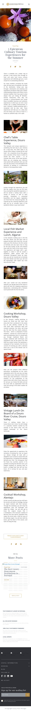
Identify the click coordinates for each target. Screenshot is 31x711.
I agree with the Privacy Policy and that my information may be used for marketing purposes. (16, 701)
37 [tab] (11, 575)
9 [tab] (20, 564)
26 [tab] (6, 571)
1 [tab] (6, 562)
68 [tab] (15, 585)
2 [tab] (11, 562)
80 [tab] (25, 589)
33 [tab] (15, 573)
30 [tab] (25, 571)
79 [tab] (20, 589)
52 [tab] (11, 580)
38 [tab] (15, 575)
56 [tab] (6, 582)
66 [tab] (6, 585)
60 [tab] (25, 582)
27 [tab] (11, 571)
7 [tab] (11, 564)
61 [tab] (6, 583)
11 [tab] (6, 566)
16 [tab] (6, 568)
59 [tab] (20, 582)
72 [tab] (11, 587)
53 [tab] (15, 580)
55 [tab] (25, 580)
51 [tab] (6, 580)
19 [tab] (20, 568)
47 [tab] (11, 578)
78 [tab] (15, 589)
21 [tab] (6, 569)
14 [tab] (20, 566)
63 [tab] (15, 583)
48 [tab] (15, 578)
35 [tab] (25, 573)
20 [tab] (25, 568)
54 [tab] (20, 580)
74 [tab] (20, 587)
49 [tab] (20, 578)
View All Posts (15, 595)
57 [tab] (11, 582)
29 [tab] (20, 571)
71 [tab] (6, 587)
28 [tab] (15, 571)
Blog (3, 669)
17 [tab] (11, 568)
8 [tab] (15, 564)
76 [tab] (6, 589)
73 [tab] (15, 587)
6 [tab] (6, 564)
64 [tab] (20, 583)
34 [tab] (20, 573)
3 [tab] (15, 562)
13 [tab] (15, 566)
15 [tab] (25, 566)
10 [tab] (25, 564)
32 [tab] (11, 573)
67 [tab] (11, 585)
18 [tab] (15, 568)
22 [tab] (11, 569)
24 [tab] (20, 569)
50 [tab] (25, 578)
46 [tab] (6, 578)
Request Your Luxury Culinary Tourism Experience (15, 536)
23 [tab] (15, 569)
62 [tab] (11, 583)
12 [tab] (11, 566)
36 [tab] (6, 575)
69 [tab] (20, 585)
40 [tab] (25, 575)
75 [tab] (25, 587)
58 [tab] (15, 582)
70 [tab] (25, 585)
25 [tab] (25, 569)
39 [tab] (20, 575)
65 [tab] (25, 583)
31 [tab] (6, 573)
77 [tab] (11, 589)
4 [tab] (20, 562)
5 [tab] (25, 562)
